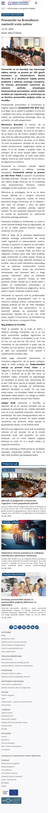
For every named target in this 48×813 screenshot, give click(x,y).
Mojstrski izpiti (6, 659)
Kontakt (4, 729)
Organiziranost (7, 713)
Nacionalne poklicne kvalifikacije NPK (15, 662)
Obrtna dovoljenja (8, 743)
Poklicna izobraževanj (11, 656)
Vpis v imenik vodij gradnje (11, 746)
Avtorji (3, 786)
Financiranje (6, 705)
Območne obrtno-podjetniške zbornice (15, 677)
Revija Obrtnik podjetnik (10, 763)
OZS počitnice (6, 770)
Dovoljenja (6, 733)
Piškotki (6, 783)
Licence (4, 736)
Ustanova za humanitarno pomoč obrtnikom (21, 756)
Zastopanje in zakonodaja (12, 681)
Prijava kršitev (6, 726)
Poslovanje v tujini (8, 639)
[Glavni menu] (3, 3)
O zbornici (5, 710)
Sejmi (3, 698)
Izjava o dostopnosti (8, 779)
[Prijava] (36, 2)
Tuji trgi (4, 692)
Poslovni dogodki (7, 695)
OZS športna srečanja (9, 773)
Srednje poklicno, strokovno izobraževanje (17, 666)
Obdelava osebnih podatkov (11, 776)
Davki (3, 635)
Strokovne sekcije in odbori (11, 673)
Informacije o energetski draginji (21, 8)
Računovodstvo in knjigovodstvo (13, 645)
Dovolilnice (5, 740)
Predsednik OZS (7, 716)
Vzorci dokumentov (8, 651)
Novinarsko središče (8, 719)
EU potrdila (5, 749)
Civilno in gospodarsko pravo (12, 648)
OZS (3, 8)
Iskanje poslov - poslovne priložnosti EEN (16, 702)
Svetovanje (6, 632)
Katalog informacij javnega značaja (14, 722)
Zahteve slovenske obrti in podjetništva (16, 688)
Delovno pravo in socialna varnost (14, 642)
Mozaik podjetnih (7, 767)
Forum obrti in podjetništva (11, 684)
